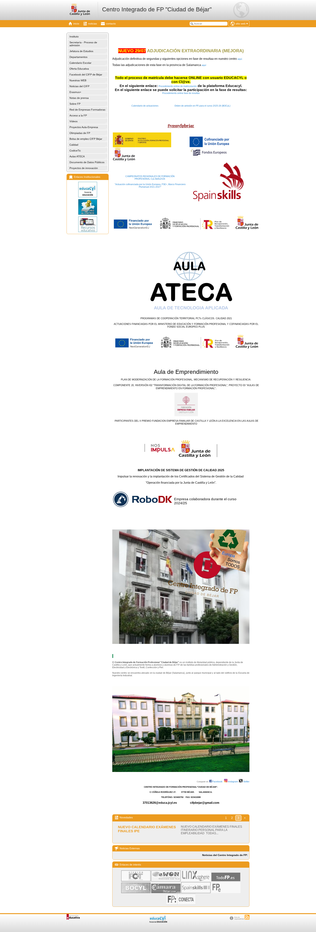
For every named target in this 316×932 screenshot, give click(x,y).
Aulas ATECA (77, 156)
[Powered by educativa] (73, 917)
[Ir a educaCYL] (158, 921)
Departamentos (78, 57)
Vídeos (73, 121)
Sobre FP (74, 103)
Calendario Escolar (80, 62)
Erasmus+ (75, 92)
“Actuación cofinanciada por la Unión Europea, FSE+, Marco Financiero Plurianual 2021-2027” (150, 185)
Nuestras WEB (77, 80)
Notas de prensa (79, 97)
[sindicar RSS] (247, 917)
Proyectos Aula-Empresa (83, 127)
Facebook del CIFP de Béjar (85, 74)
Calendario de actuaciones (144, 106)
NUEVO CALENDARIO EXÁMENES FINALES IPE (147, 829)
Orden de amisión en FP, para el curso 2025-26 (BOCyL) (202, 106)
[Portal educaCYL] (87, 189)
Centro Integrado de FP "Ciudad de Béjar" (157, 9)
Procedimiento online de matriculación (178, 86)
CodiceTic (75, 150)
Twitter (246, 781)
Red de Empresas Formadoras (87, 109)
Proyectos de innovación (83, 168)
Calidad (73, 144)
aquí (204, 65)
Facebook (218, 781)
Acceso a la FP (78, 115)
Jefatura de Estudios (81, 51)
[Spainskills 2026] (165, 179)
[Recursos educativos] (87, 224)
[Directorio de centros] (87, 207)
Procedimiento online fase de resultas (181, 93)
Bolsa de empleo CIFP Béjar (85, 138)
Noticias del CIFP (79, 86)
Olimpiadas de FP (79, 133)
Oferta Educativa (79, 68)
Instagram (233, 781)
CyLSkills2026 (157, 179)
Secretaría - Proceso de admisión (83, 44)
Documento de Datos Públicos (86, 162)
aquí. (240, 59)
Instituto (74, 36)
